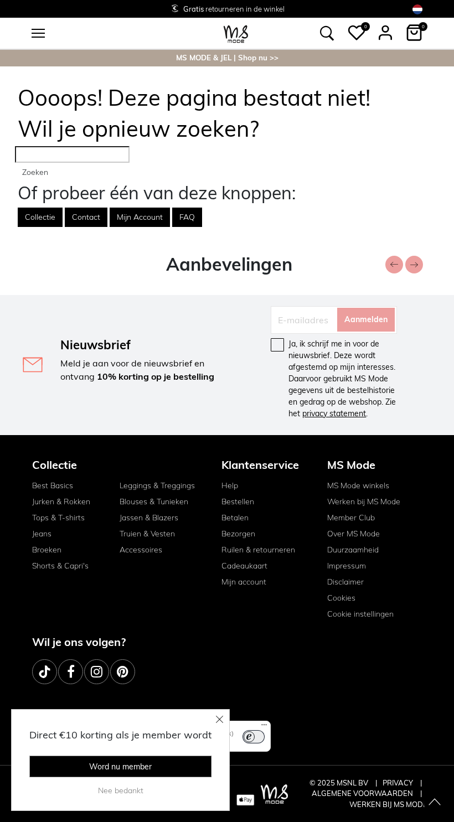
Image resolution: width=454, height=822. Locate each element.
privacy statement (334, 413)
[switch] (254, 736)
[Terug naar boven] (435, 803)
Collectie (40, 217)
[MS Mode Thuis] (236, 33)
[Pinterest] (122, 671)
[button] (356, 33)
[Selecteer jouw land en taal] (417, 9)
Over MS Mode (353, 534)
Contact (86, 217)
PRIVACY (399, 782)
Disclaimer (345, 582)
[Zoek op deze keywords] (327, 33)
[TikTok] (44, 671)
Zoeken (35, 172)
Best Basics (52, 485)
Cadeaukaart (244, 566)
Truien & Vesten (147, 534)
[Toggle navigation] (38, 33)
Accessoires (141, 550)
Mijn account (243, 582)
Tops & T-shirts (58, 518)
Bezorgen (238, 534)
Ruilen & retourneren (258, 550)
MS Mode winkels (358, 485)
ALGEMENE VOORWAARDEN (363, 793)
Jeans (41, 534)
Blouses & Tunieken (154, 501)
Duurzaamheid (353, 550)
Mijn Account (140, 217)
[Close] (219, 719)
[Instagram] (96, 671)
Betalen (235, 518)
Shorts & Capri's (60, 566)
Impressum (346, 566)
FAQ (187, 217)
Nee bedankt (120, 790)
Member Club (351, 518)
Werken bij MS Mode (363, 501)
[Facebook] (70, 671)
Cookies (341, 598)
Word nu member (120, 767)
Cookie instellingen (360, 614)
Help (229, 485)
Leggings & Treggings (157, 485)
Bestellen (237, 501)
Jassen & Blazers (149, 518)
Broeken (46, 550)
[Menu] (264, 727)
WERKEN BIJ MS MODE (388, 804)
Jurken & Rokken (61, 501)
